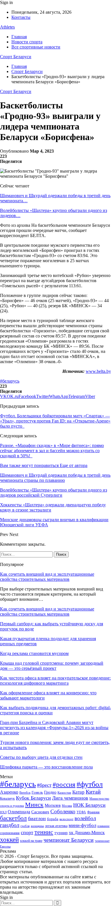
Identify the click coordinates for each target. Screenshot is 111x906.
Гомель (37, 792)
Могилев (53, 805)
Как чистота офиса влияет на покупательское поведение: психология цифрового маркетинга (55, 680)
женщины (37, 826)
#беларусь (9, 381)
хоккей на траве (31, 841)
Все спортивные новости (35, 47)
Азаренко (9, 792)
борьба (52, 819)
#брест (44, 785)
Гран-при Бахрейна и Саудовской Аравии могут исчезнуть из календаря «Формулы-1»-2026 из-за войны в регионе (54, 727)
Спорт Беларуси (15, 56)
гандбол (9, 825)
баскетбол (13, 818)
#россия (64, 784)
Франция (93, 812)
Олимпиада (19, 811)
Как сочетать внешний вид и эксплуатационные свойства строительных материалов (47, 577)
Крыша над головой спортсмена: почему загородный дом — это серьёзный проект (51, 666)
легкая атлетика (56, 826)
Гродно (50, 792)
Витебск (24, 792)
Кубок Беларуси (33, 798)
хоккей (9, 839)
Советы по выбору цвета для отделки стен (41, 757)
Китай (93, 792)
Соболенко (62, 811)
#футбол (90, 784)
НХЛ (3, 812)
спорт (27, 832)
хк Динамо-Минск (87, 832)
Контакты (20, 17)
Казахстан (64, 792)
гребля (25, 826)
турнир (61, 832)
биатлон (37, 818)
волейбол (85, 818)
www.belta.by (98, 371)
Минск (34, 804)
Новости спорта (26, 41)
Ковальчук (7, 798)
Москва (67, 805)
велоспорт (66, 819)
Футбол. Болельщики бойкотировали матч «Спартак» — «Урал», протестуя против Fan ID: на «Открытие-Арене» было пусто (55, 420)
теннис (43, 832)
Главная (19, 36)
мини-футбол (82, 825)
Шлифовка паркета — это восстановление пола (46, 767)
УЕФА (81, 812)
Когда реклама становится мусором (34, 653)
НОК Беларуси (89, 805)
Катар (78, 792)
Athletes (7, 27)
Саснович (40, 812)
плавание (103, 826)
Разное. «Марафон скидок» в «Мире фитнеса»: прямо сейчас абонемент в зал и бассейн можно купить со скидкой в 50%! (52, 450)
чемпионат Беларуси (69, 840)
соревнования (10, 833)
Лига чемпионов (70, 798)
